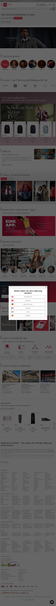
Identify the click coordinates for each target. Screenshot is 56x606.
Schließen (46, 287)
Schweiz (28, 300)
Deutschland (28, 304)
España (28, 315)
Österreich (28, 296)
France (28, 308)
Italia (28, 311)
